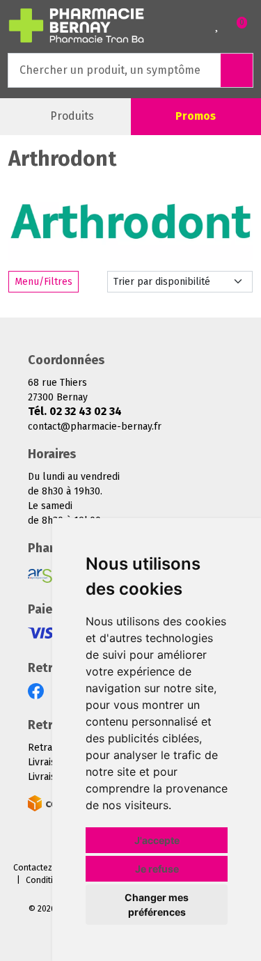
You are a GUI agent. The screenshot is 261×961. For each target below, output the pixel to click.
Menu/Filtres (43, 282)
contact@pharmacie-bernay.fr (94, 426)
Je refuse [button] (157, 869)
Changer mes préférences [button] (157, 904)
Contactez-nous (44, 868)
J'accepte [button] (157, 840)
